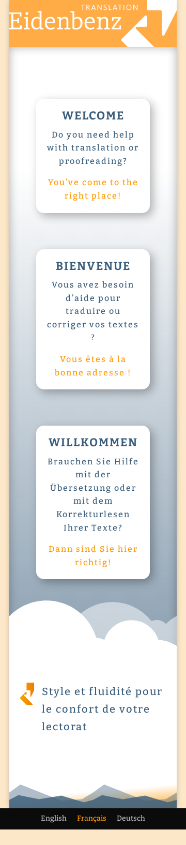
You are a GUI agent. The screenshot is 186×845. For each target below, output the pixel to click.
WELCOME (93, 116)
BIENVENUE (93, 266)
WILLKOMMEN (93, 442)
